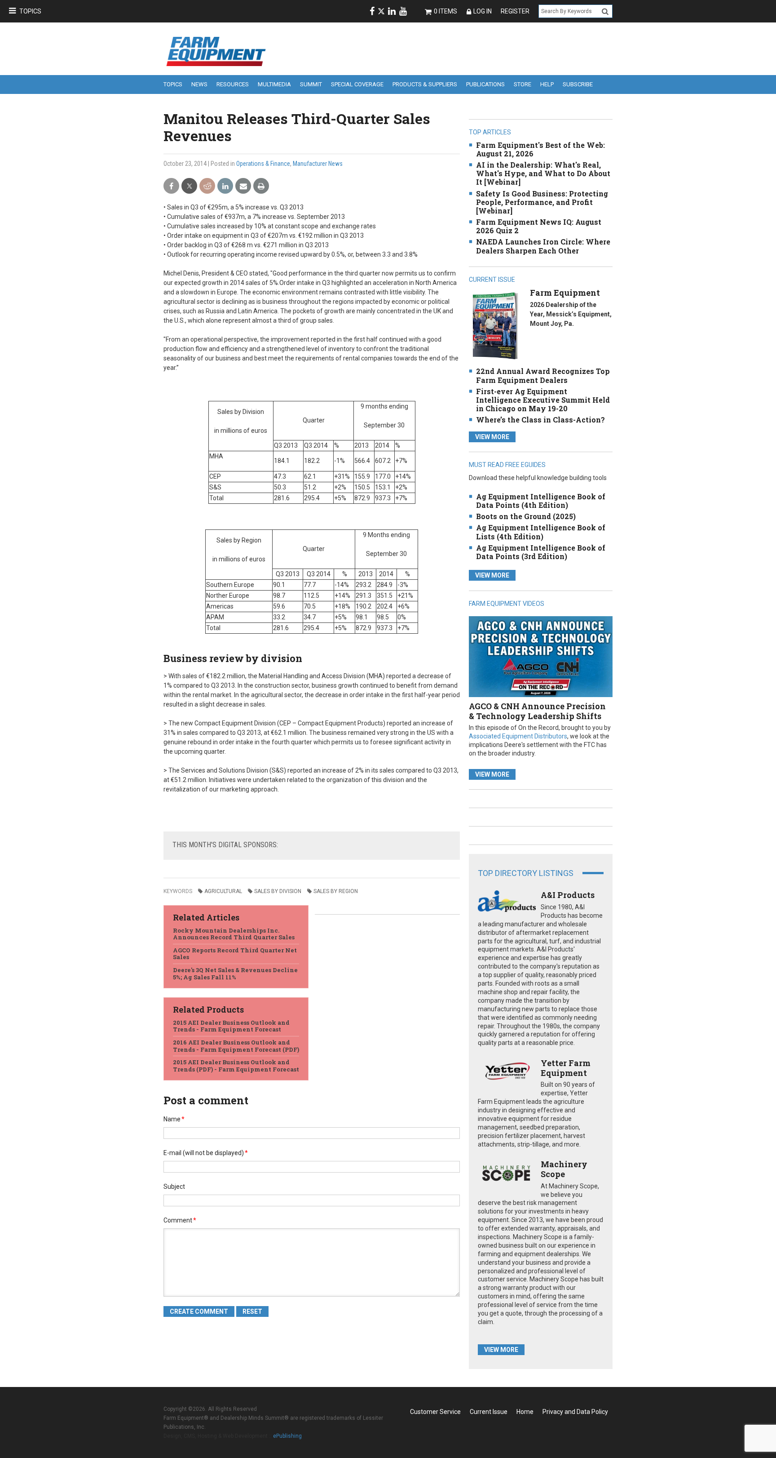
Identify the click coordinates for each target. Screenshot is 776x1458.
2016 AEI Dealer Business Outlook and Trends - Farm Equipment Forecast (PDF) (236, 1045)
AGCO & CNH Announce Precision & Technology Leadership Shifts (537, 711)
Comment (179, 1220)
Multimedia (274, 84)
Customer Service (435, 1411)
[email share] (243, 186)
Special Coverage (357, 84)
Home (525, 1411)
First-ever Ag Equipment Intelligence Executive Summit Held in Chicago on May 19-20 (543, 400)
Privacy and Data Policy (575, 1411)
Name (174, 1119)
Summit (311, 84)
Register (515, 11)
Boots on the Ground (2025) (526, 516)
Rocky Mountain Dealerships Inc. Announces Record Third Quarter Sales (234, 934)
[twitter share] (189, 186)
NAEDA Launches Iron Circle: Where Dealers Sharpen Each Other (543, 246)
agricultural (223, 891)
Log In (482, 11)
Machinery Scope (564, 1169)
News (199, 84)
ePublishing (287, 1436)
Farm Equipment (565, 292)
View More (492, 436)
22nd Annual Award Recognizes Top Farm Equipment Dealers (543, 375)
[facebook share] (171, 186)
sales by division (277, 891)
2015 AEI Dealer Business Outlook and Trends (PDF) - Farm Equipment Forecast (236, 1065)
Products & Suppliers (424, 84)
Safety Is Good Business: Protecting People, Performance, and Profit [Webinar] (542, 202)
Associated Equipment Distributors (518, 736)
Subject (174, 1186)
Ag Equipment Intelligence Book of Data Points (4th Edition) (540, 501)
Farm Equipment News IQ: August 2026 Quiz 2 (538, 226)
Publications (485, 84)
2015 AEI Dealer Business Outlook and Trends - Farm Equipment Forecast (231, 1026)
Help (547, 84)
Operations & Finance (263, 163)
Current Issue (488, 1411)
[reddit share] (207, 186)
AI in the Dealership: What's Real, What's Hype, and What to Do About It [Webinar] (543, 173)
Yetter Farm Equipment (566, 1068)
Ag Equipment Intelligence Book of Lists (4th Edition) (540, 532)
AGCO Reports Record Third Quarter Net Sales (235, 953)
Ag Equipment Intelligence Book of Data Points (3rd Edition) (540, 552)
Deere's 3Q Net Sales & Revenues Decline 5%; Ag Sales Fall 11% (235, 973)
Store (522, 84)
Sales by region (335, 891)
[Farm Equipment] (495, 325)
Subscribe (578, 84)
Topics (30, 11)
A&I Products (568, 894)
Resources (232, 84)
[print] (261, 186)
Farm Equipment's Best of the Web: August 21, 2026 (540, 149)
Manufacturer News (318, 163)
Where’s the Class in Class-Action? (540, 419)
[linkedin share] (225, 186)
